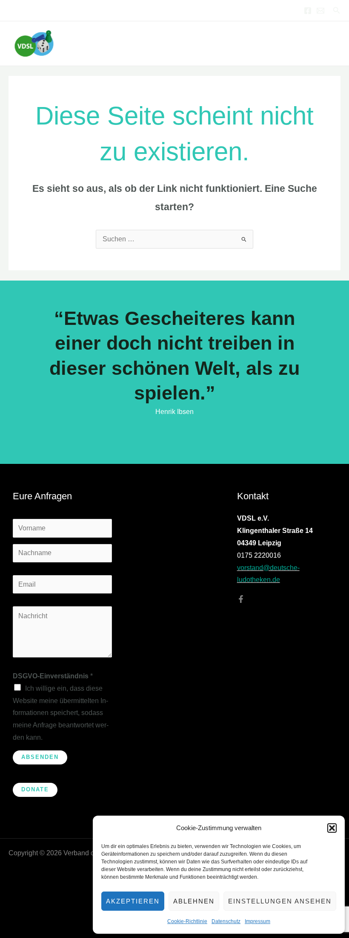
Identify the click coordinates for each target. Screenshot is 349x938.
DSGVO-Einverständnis (53, 676)
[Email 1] (320, 10)
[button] (332, 828)
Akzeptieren (133, 901)
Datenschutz (226, 921)
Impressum (257, 921)
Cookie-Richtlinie (187, 921)
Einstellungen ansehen (280, 901)
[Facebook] (308, 10)
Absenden (40, 757)
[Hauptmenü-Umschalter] (331, 43)
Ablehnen (194, 901)
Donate (35, 789)
